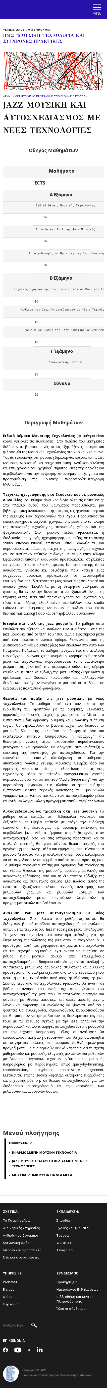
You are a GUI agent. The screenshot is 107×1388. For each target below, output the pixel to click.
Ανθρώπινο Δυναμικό (20, 1235)
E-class (8, 1289)
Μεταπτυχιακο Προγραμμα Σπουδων (41, 96)
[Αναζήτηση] (34, 1326)
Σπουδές (63, 1220)
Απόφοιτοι (65, 1250)
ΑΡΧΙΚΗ (7, 96)
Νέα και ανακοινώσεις (21, 1257)
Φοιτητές (63, 1242)
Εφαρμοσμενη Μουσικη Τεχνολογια (44, 1152)
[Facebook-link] (5, 1350)
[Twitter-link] (29, 1350)
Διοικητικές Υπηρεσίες (21, 1228)
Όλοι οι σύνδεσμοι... (72, 1308)
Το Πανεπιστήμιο (17, 1220)
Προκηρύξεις (67, 1282)
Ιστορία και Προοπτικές (22, 1250)
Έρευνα (62, 1235)
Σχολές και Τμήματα (72, 1228)
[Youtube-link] (18, 1350)
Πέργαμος (11, 1304)
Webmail (10, 1282)
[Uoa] (11, 1374)
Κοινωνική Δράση (17, 1242)
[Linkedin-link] (40, 1350)
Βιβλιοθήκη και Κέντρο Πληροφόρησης (75, 1299)
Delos (7, 1296)
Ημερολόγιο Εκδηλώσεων (77, 1289)
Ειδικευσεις (77, 96)
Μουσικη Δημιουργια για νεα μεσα (42, 1175)
